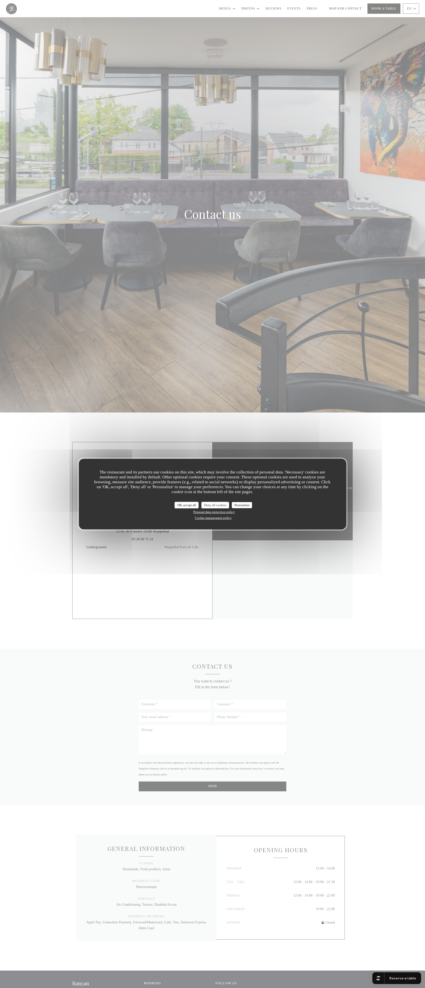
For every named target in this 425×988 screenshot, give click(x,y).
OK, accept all (186, 505)
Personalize (242, 505)
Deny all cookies (215, 505)
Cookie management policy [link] (213, 518)
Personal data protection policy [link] (214, 512)
